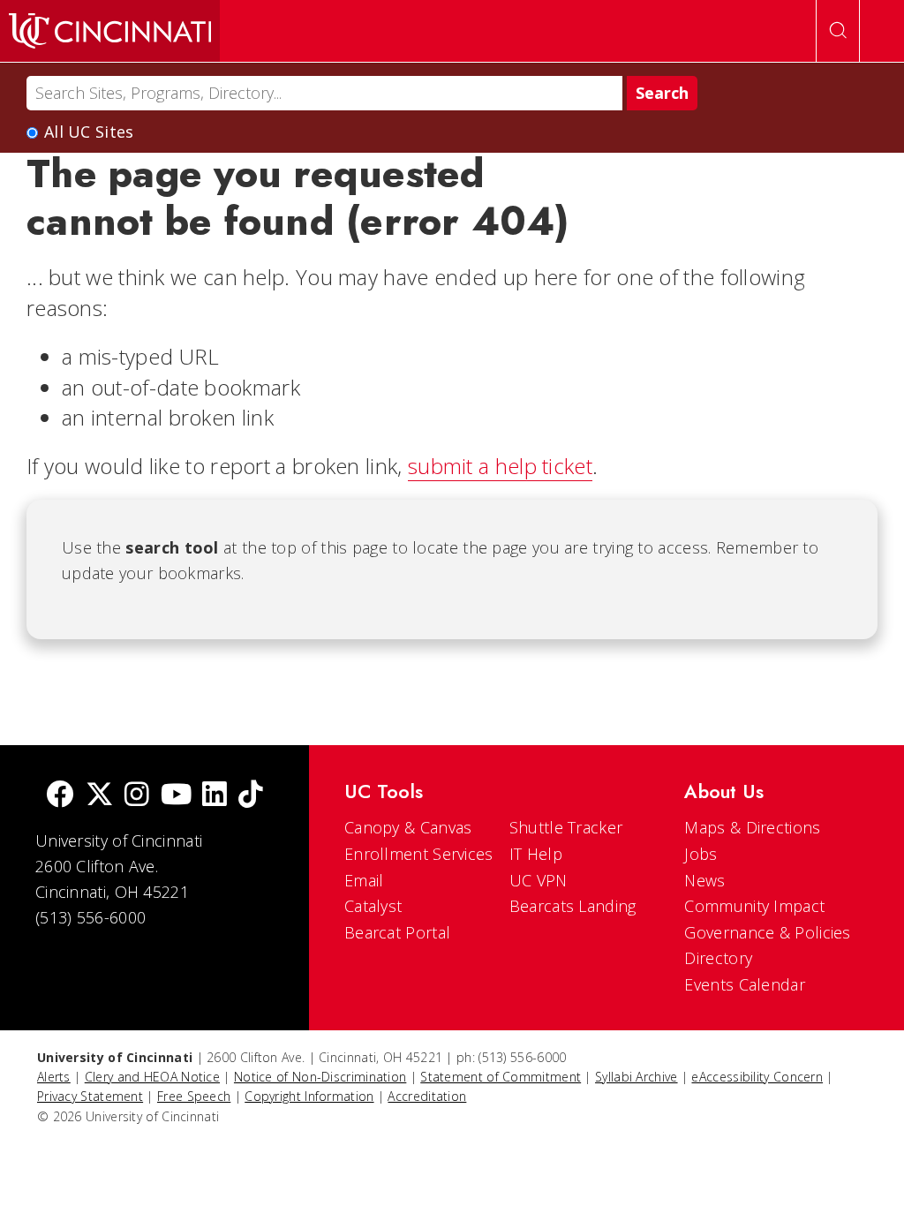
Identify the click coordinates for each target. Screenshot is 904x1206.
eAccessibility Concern (757, 1076)
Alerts (54, 1076)
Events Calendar (744, 984)
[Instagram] (136, 795)
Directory (718, 958)
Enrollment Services (418, 853)
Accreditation (427, 1096)
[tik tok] (250, 795)
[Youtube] (176, 795)
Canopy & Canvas (408, 827)
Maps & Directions (752, 827)
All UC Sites (89, 131)
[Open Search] (838, 31)
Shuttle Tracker (566, 827)
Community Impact (754, 905)
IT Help (535, 853)
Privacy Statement (90, 1096)
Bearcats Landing (573, 905)
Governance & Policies (767, 932)
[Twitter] (100, 795)
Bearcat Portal (397, 932)
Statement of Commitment (500, 1076)
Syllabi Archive (636, 1076)
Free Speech (193, 1096)
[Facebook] (60, 795)
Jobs (700, 853)
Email (364, 880)
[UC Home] (110, 31)
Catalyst (373, 905)
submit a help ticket (500, 465)
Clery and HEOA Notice (152, 1076)
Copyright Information (309, 1096)
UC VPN (538, 880)
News (704, 880)
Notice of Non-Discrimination (320, 1076)
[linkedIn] (214, 795)
